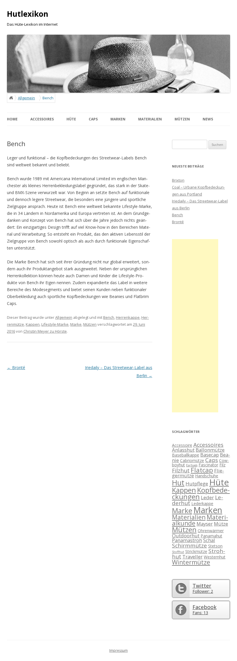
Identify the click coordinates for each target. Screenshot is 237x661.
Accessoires (208, 444)
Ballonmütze (210, 449)
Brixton (178, 180)
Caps (211, 460)
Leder (207, 497)
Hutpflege (197, 483)
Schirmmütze (189, 545)
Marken (207, 509)
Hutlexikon (27, 14)
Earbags (191, 465)
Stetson (215, 546)
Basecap (209, 454)
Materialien (188, 517)
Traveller (192, 556)
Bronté (16, 367)
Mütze (221, 523)
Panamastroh (187, 540)
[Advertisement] (195, 325)
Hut (178, 482)
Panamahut (211, 536)
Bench (108, 317)
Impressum (118, 650)
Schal (209, 540)
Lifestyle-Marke (54, 324)
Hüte (219, 482)
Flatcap (202, 470)
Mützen (90, 324)
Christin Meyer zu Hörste (45, 331)
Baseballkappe (185, 455)
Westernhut (214, 557)
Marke (76, 324)
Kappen (33, 324)
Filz (222, 465)
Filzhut (181, 470)
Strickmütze (196, 551)
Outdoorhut (185, 535)
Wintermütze (191, 562)
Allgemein (26, 97)
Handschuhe (206, 475)
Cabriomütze (192, 460)
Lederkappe (202, 503)
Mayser (205, 523)
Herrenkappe (128, 317)
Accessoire (182, 445)
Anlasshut (183, 449)
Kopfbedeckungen (201, 493)
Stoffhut (178, 552)
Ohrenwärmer (211, 530)
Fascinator (208, 465)
